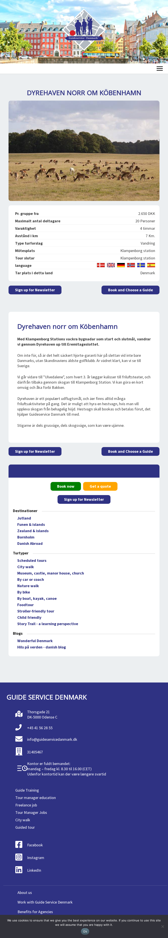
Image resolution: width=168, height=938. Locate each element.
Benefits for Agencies (35, 911)
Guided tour (25, 827)
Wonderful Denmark (35, 640)
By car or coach (30, 579)
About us (25, 892)
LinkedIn (34, 870)
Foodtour (25, 604)
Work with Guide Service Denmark (45, 902)
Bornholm (25, 537)
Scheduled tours (31, 560)
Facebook (35, 844)
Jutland (24, 518)
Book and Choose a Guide (130, 289)
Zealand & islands (33, 530)
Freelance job (26, 805)
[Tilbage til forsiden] (84, 32)
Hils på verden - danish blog (41, 647)
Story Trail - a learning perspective (47, 623)
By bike (23, 592)
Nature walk (28, 585)
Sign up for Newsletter (35, 289)
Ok (85, 931)
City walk (25, 566)
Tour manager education (35, 797)
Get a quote (100, 486)
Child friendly (29, 617)
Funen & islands (31, 524)
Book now (65, 486)
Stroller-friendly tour (35, 611)
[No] (162, 926)
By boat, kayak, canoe (37, 598)
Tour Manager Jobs (31, 812)
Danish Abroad (30, 543)
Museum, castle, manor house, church (50, 573)
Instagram (35, 857)
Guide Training (27, 790)
